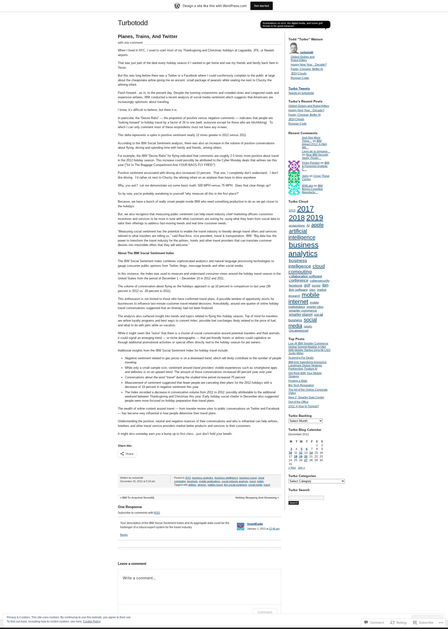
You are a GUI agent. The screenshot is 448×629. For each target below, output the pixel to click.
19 (300, 456)
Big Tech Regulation (301, 385)
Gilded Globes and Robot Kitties (303, 58)
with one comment (130, 42)
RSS (157, 512)
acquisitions (297, 225)
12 (300, 452)
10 (290, 452)
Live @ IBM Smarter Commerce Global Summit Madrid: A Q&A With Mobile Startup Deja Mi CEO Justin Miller (309, 348)
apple (317, 225)
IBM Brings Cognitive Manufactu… (312, 189)
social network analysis (235, 481)
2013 (292, 210)
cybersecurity (319, 280)
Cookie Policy (92, 621)
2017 (305, 208)
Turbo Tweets (299, 88)
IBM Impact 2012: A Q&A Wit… (314, 144)
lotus (312, 290)
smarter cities (315, 307)
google (316, 285)
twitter (260, 481)
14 (311, 452)
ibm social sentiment (235, 484)
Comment (265, 612)
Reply (124, 535)
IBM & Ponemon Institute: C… (315, 166)
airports (202, 484)
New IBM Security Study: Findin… (315, 156)
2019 (314, 217)
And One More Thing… (311, 139)
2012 (188, 477)
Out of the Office (298, 402)
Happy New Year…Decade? (309, 64)
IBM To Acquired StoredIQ (138, 497)
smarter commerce (303, 310)
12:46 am (274, 528)
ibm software (298, 290)
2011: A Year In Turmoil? (303, 406)
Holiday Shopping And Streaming (256, 497)
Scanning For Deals (301, 357)
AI (308, 225)
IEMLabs (307, 185)
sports (308, 326)
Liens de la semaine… (316, 151)
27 (306, 460)
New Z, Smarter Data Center (306, 397)
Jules (305, 176)
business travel (248, 477)
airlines (192, 484)
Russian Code (300, 78)
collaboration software (305, 276)
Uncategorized (298, 330)
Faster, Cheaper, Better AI (307, 69)
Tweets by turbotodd (301, 93)
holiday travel (215, 484)
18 (295, 456)
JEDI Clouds (299, 73)
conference (298, 280)
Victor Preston (311, 163)
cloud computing (306, 268)
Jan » (301, 467)
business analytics (202, 477)
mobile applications (209, 481)
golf (307, 285)
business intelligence (226, 477)
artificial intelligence (301, 234)
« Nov (292, 467)
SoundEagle (255, 524)
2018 (297, 218)
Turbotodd (133, 23)
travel (252, 481)
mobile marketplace (303, 305)
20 (306, 456)
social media (255, 484)
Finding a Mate (297, 381)
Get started (261, 5)
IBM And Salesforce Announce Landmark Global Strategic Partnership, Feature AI (307, 365)
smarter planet (300, 314)
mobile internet (303, 298)
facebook (192, 481)
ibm (325, 285)
